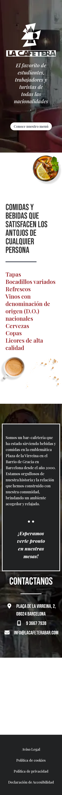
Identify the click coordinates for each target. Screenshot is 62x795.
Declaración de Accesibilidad (31, 782)
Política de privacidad (31, 771)
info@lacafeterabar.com (36, 633)
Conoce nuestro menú (31, 126)
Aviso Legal (31, 749)
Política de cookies (31, 760)
